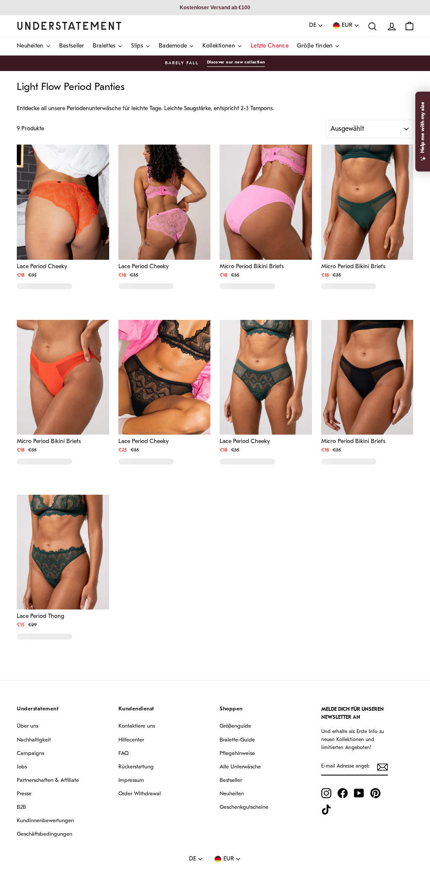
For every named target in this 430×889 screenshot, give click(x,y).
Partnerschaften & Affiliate (48, 780)
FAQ (123, 753)
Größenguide (235, 726)
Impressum (131, 780)
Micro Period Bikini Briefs (252, 267)
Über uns (27, 726)
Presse (24, 794)
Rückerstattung (136, 767)
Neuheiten (232, 794)
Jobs (22, 767)
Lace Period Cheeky (42, 267)
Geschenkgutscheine (244, 807)
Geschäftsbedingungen (44, 834)
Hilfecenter (131, 740)
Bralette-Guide (237, 740)
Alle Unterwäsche (240, 767)
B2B (21, 807)
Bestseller (231, 780)
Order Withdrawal (139, 794)
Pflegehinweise (237, 753)
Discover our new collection (236, 62)
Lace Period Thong (40, 617)
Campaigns (30, 753)
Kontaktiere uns (136, 726)
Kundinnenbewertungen (45, 820)
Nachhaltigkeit (34, 740)
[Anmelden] (382, 767)
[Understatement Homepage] (69, 25)
